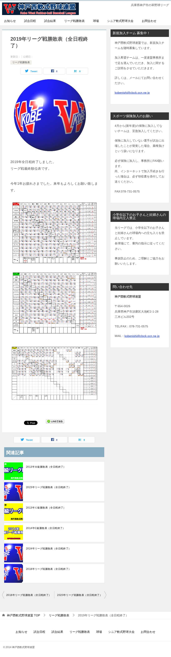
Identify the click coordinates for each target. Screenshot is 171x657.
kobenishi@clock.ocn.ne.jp (132, 92)
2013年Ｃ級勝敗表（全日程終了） (46, 507)
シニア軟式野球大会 (120, 21)
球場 (96, 21)
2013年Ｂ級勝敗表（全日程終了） (46, 466)
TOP (23, 615)
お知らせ (10, 21)
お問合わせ (149, 21)
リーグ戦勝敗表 (74, 21)
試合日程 (30, 21)
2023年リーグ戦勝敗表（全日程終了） (48, 487)
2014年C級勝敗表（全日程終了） (45, 528)
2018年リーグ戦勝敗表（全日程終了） (48, 569)
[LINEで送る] (55, 422)
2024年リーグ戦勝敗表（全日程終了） (48, 548)
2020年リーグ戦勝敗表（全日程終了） (79, 595)
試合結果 (50, 21)
